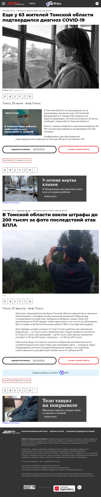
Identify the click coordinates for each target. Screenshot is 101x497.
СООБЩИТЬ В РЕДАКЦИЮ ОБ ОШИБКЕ (80, 431)
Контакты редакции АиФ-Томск (35, 431)
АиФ (4, 295)
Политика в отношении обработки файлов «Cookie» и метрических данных (52, 470)
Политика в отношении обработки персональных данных (45, 468)
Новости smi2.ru (11, 202)
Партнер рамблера (44, 487)
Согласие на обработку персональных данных (41, 465)
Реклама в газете (57, 431)
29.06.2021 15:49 (8, 11)
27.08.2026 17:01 (8, 211)
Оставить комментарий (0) (79, 149)
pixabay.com (19, 90)
